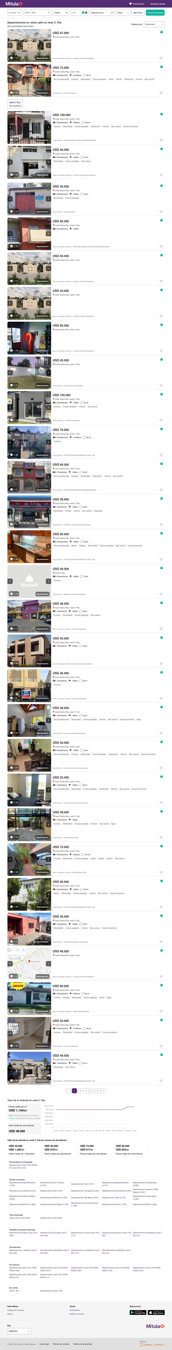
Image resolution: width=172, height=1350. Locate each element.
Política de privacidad (82, 1344)
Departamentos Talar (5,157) (82, 1184)
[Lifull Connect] (152, 1345)
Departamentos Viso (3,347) (51, 1190)
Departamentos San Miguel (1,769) (54, 1204)
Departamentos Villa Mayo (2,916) (84, 1197)
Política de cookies (61, 1344)
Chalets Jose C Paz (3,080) (51, 1218)
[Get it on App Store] (156, 1312)
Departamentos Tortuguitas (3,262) (85, 1190)
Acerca (10, 1314)
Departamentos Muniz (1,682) (145, 1204)
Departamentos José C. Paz (51, 1290)
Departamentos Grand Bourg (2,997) (117, 1190)
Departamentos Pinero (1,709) (114, 1204)
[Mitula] (14, 4)
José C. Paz (14, 1290)
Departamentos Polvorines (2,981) (54, 1197)
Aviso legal (44, 1344)
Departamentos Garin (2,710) (114, 1197)
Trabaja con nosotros (15, 1310)
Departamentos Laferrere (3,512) (22, 1190)
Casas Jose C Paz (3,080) (19, 1218)
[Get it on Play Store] (138, 1313)
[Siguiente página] (103, 1090)
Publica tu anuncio (77, 1314)
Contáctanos (75, 1310)
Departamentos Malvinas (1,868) (22, 1204)
